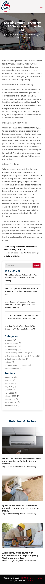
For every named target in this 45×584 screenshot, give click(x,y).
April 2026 (8, 390)
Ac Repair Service (11, 343)
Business (8, 362)
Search (36, 265)
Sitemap (31, 580)
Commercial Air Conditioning (16, 365)
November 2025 (11, 405)
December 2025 (11, 402)
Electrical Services (12, 368)
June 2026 (9, 383)
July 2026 (8, 380)
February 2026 (10, 396)
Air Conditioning (11, 349)
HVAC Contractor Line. (31, 578)
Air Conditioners (11, 346)
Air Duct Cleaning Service (15, 359)
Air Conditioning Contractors (16, 353)
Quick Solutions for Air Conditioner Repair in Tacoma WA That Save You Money (20, 508)
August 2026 (10, 377)
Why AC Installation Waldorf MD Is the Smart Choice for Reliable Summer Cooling (21, 278)
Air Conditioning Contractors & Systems (21, 356)
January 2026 (10, 399)
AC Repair (8, 340)
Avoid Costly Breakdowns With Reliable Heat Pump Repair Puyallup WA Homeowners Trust (20, 555)
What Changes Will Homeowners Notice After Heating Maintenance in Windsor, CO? (21, 291)
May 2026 (8, 386)
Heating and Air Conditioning (24, 466)
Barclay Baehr (12, 34)
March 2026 (9, 393)
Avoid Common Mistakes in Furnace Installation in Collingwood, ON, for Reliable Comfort (20, 305)
